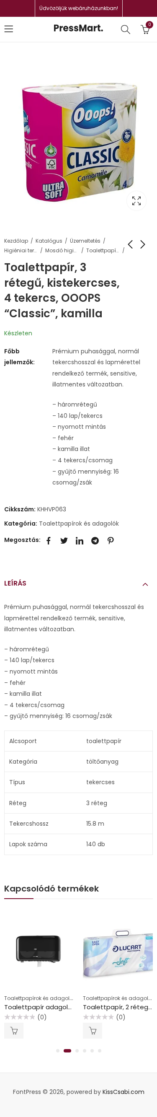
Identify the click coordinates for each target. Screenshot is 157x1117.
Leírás (15, 583)
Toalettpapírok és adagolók (103, 250)
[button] (58, 1051)
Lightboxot (136, 200)
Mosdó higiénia (62, 250)
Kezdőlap (16, 240)
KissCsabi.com (123, 1092)
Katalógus (49, 240)
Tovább (13, 1031)
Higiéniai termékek (21, 250)
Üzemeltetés (85, 240)
